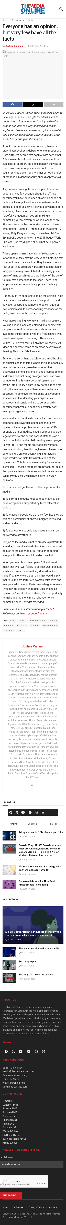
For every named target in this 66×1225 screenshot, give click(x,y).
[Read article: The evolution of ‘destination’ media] (9, 952)
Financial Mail (10, 1120)
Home (5, 20)
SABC (20, 630)
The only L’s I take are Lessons (36, 974)
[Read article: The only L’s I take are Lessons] (9, 978)
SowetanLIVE (10, 1108)
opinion (35, 625)
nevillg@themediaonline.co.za (19, 1071)
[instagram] (37, 812)
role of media (49, 625)
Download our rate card (15, 1086)
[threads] (43, 812)
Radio (30, 20)
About (6, 1207)
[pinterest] (30, 812)
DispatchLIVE (9, 1127)
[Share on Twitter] (33, 104)
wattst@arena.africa (14, 1082)
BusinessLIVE (10, 1112)
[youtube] (23, 812)
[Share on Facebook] (13, 104)
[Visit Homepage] (33, 9)
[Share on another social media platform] (53, 104)
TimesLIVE (8, 1101)
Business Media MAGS (15, 1138)
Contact (53, 1207)
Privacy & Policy (36, 1207)
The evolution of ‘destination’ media (39, 948)
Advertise (18, 1207)
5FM (52, 609)
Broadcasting (18, 20)
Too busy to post (28, 961)
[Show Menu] (5, 9)
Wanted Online (10, 1131)
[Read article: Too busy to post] (9, 965)
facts (21, 621)
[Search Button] (61, 9)
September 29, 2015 (38, 46)
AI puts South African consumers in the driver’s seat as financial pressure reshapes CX (33, 933)
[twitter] (17, 812)
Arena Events (10, 1142)
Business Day (10, 1116)
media (53, 621)
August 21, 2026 (28, 979)
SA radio (8, 630)
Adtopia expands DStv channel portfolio (41, 832)
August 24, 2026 (14, 940)
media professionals (15, 625)
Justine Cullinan (14, 46)
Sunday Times (10, 1104)
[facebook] (10, 812)
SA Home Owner (11, 1135)
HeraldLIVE (8, 1123)
